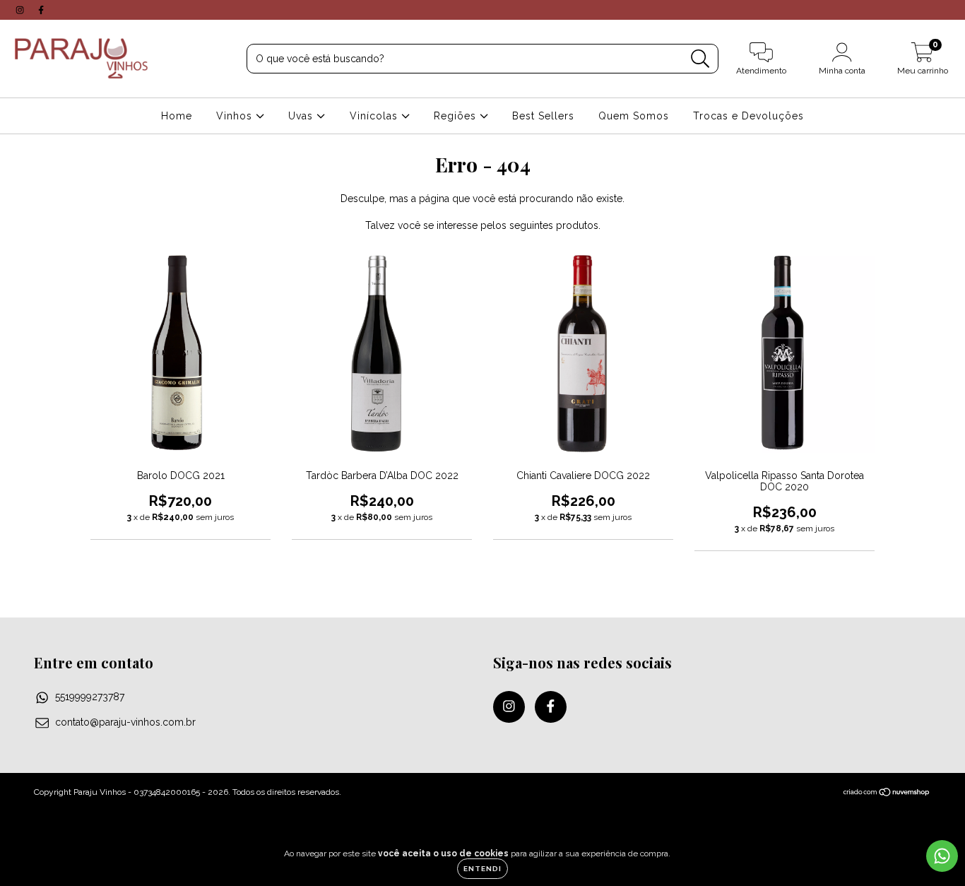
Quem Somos (633, 116)
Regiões (457, 116)
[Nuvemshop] (887, 794)
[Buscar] (700, 59)
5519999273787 (89, 696)
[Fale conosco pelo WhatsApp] (942, 856)
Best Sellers (543, 116)
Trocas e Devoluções (748, 116)
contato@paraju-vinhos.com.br (125, 722)
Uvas (302, 116)
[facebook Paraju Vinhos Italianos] (41, 10)
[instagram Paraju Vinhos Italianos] (21, 10)
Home (176, 116)
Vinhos (236, 116)
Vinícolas (375, 116)
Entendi (482, 869)
